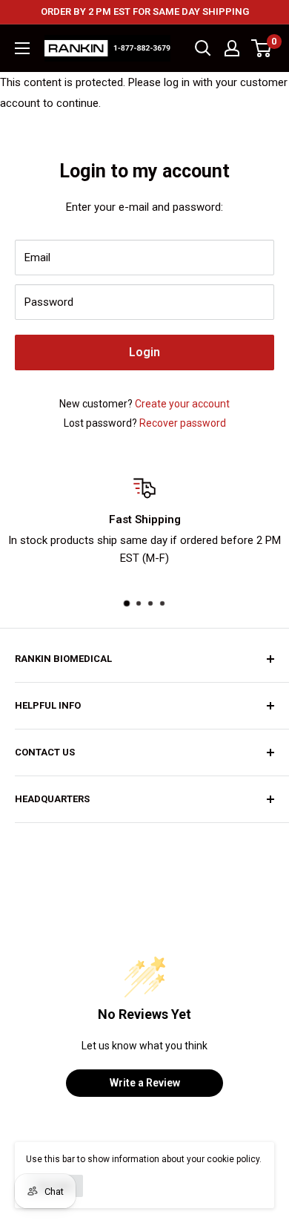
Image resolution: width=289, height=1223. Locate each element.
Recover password (182, 423)
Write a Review (145, 1083)
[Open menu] (22, 48)
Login (144, 352)
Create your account (182, 404)
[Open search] (203, 48)
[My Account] (232, 48)
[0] (262, 48)
